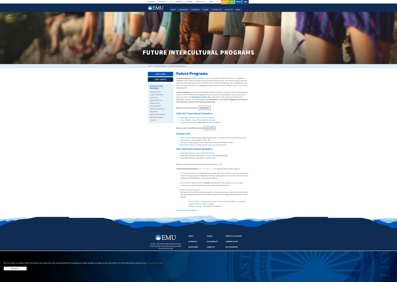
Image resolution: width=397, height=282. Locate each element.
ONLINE (211, 1)
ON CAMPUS (162, 1)
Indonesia (227, 201)
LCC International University (190, 173)
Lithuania (183, 142)
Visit (231, 2)
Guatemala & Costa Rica (188, 122)
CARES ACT (211, 247)
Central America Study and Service (192, 183)
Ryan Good (200, 118)
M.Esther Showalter (214, 122)
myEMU (210, 236)
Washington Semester (188, 118)
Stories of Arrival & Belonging (190, 138)
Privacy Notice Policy (155, 263)
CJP (171, 1)
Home (150, 66)
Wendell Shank (210, 158)
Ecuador (214, 201)
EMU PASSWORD (232, 247)
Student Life (216, 10)
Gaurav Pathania (198, 120)
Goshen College (194, 201)
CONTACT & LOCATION (234, 236)
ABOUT (191, 236)
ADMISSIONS (193, 247)
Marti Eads (230, 138)
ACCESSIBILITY (212, 242)
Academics (195, 10)
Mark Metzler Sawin (211, 142)
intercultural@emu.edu (206, 169)
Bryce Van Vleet (241, 138)
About (173, 10)
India (182, 120)
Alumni (205, 10)
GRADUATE (179, 1)
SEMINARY (189, 1)
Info (224, 2)
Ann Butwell (210, 118)
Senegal (211, 204)
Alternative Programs (190, 210)
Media (238, 10)
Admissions (183, 10)
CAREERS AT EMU (232, 242)
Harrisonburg (185, 140)
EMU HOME (151, 1)
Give (245, 2)
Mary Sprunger (210, 120)
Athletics (228, 10)
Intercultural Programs (160, 66)
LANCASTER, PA (200, 1)
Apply (238, 2)
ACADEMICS (192, 242)
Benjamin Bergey (212, 156)
